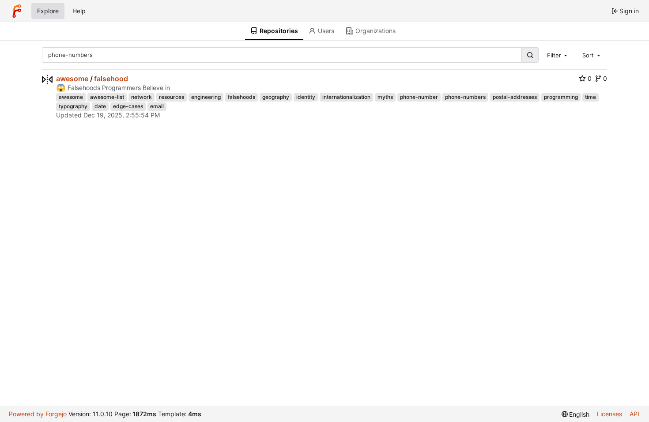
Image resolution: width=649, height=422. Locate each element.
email (157, 106)
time (590, 97)
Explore (48, 11)
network (141, 97)
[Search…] (529, 55)
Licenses (609, 414)
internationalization (346, 97)
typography (73, 106)
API (634, 414)
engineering (206, 97)
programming (561, 97)
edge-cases (128, 106)
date (100, 106)
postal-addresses (515, 97)
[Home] (16, 11)
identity (305, 97)
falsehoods (241, 97)
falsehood (111, 78)
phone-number (419, 97)
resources (171, 97)
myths (385, 97)
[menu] (576, 414)
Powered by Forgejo (38, 414)
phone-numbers (465, 97)
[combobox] (558, 55)
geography (275, 97)
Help (79, 11)
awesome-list (107, 97)
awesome (72, 78)
